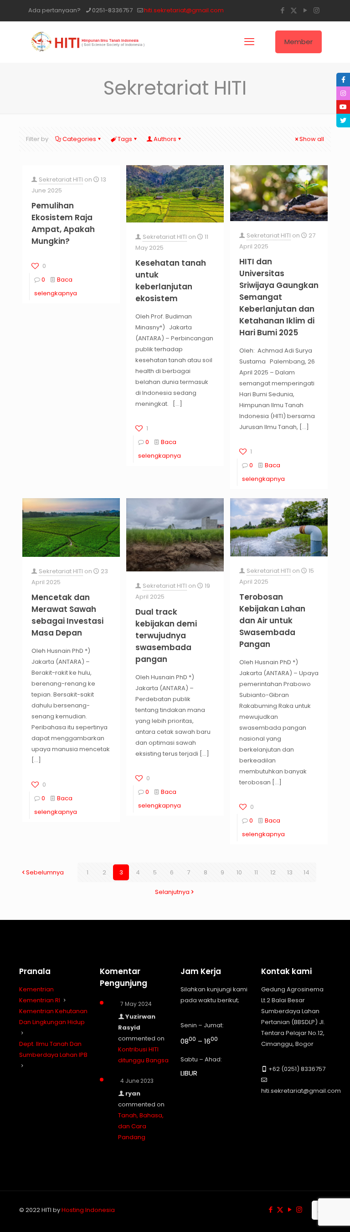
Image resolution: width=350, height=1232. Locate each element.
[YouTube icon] (305, 10)
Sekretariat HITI (61, 179)
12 (273, 872)
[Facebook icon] (282, 10)
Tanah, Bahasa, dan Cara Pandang (141, 1126)
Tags (125, 139)
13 (290, 872)
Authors (165, 139)
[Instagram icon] (316, 10)
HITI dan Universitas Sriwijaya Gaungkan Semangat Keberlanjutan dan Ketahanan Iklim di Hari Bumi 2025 (279, 297)
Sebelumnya (45, 872)
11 (256, 872)
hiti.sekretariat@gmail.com (184, 10)
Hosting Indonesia (88, 1210)
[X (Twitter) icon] (293, 10)
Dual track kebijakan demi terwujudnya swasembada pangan (166, 635)
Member (298, 41)
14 (306, 872)
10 (239, 872)
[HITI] (89, 41)
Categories (79, 139)
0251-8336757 (112, 10)
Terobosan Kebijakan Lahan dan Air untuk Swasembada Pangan (272, 620)
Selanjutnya (172, 892)
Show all (311, 139)
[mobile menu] (249, 42)
